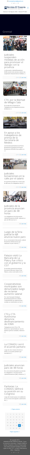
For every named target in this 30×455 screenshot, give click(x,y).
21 (13, 422)
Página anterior (16, 409)
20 (10, 422)
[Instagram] (18, 3)
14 (10, 420)
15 (13, 420)
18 (22, 420)
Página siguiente (14, 431)
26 (10, 425)
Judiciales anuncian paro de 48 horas (14, 366)
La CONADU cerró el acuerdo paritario (14, 345)
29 (19, 425)
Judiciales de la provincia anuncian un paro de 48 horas (14, 209)
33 (16, 428)
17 (19, 420)
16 (16, 420)
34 (19, 428)
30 (22, 425)
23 (19, 422)
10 (16, 417)
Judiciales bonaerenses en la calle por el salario (14, 176)
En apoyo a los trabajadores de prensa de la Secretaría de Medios (12, 137)
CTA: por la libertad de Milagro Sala (14, 101)
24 (22, 422)
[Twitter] (14, 3)
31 (10, 428)
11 (19, 417)
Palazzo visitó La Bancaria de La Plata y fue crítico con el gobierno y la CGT (15, 260)
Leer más (23, 77)
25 (7, 425)
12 (22, 417)
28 (16, 425)
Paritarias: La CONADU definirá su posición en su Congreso (13, 390)
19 (7, 422)
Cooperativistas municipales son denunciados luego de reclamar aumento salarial (14, 288)
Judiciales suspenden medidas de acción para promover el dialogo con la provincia (14, 61)
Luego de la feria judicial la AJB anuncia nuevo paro (15, 234)
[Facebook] (12, 3)
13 (7, 420)
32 (13, 428)
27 (13, 425)
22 (16, 422)
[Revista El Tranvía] (15, 7)
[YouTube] (16, 3)
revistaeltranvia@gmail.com (16, 1)
